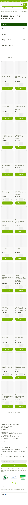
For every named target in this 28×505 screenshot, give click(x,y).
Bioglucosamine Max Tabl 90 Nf (20, 368)
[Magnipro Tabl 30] (7, 67)
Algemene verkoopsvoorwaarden (9, 489)
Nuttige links (9, 449)
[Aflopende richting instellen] (19, 57)
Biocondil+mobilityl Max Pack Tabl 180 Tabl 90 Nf (20, 339)
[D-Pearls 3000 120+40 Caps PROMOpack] (7, 387)
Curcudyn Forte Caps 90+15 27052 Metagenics (20, 108)
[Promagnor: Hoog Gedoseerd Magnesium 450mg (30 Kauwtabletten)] (21, 268)
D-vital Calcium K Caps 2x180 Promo (7, 137)
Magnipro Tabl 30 (6, 76)
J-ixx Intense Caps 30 (20, 250)
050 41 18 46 (10, 432)
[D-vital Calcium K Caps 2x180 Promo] (7, 128)
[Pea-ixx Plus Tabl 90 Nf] (7, 212)
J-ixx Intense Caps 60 (7, 337)
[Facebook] (13, 483)
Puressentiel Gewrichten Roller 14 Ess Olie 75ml (20, 136)
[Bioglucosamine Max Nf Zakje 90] (7, 268)
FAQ (2, 444)
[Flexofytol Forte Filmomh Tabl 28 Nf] (7, 97)
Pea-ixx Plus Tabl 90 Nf (7, 221)
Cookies (3, 491)
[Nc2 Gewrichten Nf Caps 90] (21, 212)
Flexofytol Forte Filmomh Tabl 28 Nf (6, 107)
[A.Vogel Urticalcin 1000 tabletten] (21, 387)
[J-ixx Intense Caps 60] (7, 328)
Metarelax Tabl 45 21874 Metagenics (6, 164)
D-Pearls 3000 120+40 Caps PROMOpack (7, 396)
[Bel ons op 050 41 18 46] (21, 4)
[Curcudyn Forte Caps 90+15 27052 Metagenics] (21, 97)
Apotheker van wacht (7, 451)
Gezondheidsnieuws (19, 449)
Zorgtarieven (22, 451)
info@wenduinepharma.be (15, 433)
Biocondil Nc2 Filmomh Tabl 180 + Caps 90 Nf (20, 309)
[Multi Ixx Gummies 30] (7, 241)
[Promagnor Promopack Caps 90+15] (7, 300)
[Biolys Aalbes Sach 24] (7, 184)
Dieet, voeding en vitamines (11, 11)
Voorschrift (16, 451)
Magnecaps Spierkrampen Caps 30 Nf (20, 78)
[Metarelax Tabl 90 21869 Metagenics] (21, 156)
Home (2, 11)
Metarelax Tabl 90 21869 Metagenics (19, 164)
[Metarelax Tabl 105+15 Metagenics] (21, 184)
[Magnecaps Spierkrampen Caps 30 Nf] (21, 67)
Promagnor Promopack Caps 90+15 (7, 309)
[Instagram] (15, 483)
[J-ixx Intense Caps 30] (21, 241)
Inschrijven (14, 466)
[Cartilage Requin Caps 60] (7, 359)
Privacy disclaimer (21, 489)
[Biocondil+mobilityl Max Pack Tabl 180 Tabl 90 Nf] (21, 328)
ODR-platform (8, 491)
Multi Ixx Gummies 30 (7, 250)
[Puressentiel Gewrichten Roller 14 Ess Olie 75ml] (21, 128)
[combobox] (12, 7)
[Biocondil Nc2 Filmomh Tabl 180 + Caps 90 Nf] (21, 300)
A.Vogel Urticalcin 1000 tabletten (19, 396)
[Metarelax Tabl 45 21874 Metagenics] (7, 156)
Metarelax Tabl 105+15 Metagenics (20, 193)
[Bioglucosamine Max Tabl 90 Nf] (21, 359)
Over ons (3, 449)
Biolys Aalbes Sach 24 (7, 192)
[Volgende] (20, 416)
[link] (8, 416)
